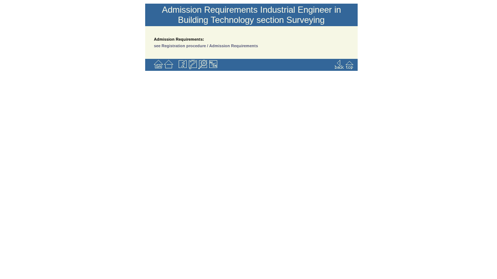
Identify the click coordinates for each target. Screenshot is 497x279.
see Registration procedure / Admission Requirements (206, 46)
